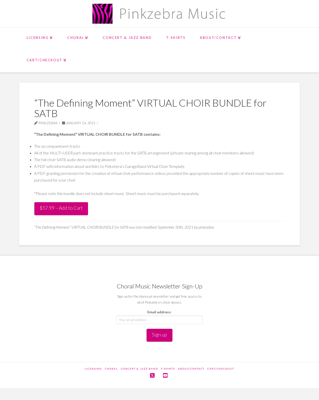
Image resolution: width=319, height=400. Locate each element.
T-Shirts (168, 368)
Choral (111, 368)
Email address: (159, 312)
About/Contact (191, 368)
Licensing (93, 368)
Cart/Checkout (220, 368)
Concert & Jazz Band (139, 368)
